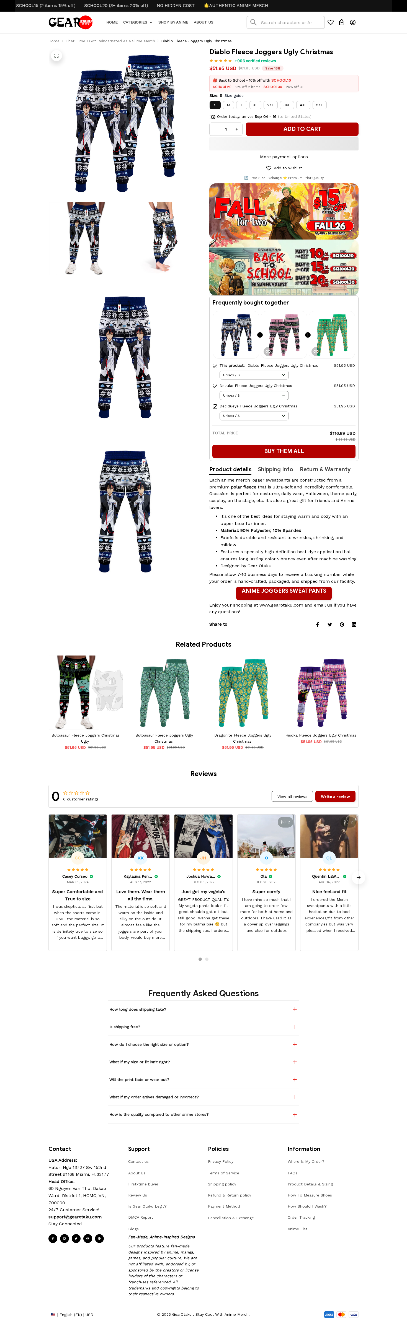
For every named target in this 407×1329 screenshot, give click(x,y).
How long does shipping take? (137, 1009)
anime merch (235, 480)
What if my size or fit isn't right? (139, 1062)
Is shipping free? (124, 1026)
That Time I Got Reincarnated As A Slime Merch (110, 41)
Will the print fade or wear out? (139, 1079)
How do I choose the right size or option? (149, 1044)
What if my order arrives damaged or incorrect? (154, 1097)
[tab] (200, 959)
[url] (75, 1217)
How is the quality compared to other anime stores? (159, 1114)
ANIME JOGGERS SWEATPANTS (284, 590)
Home (54, 41)
